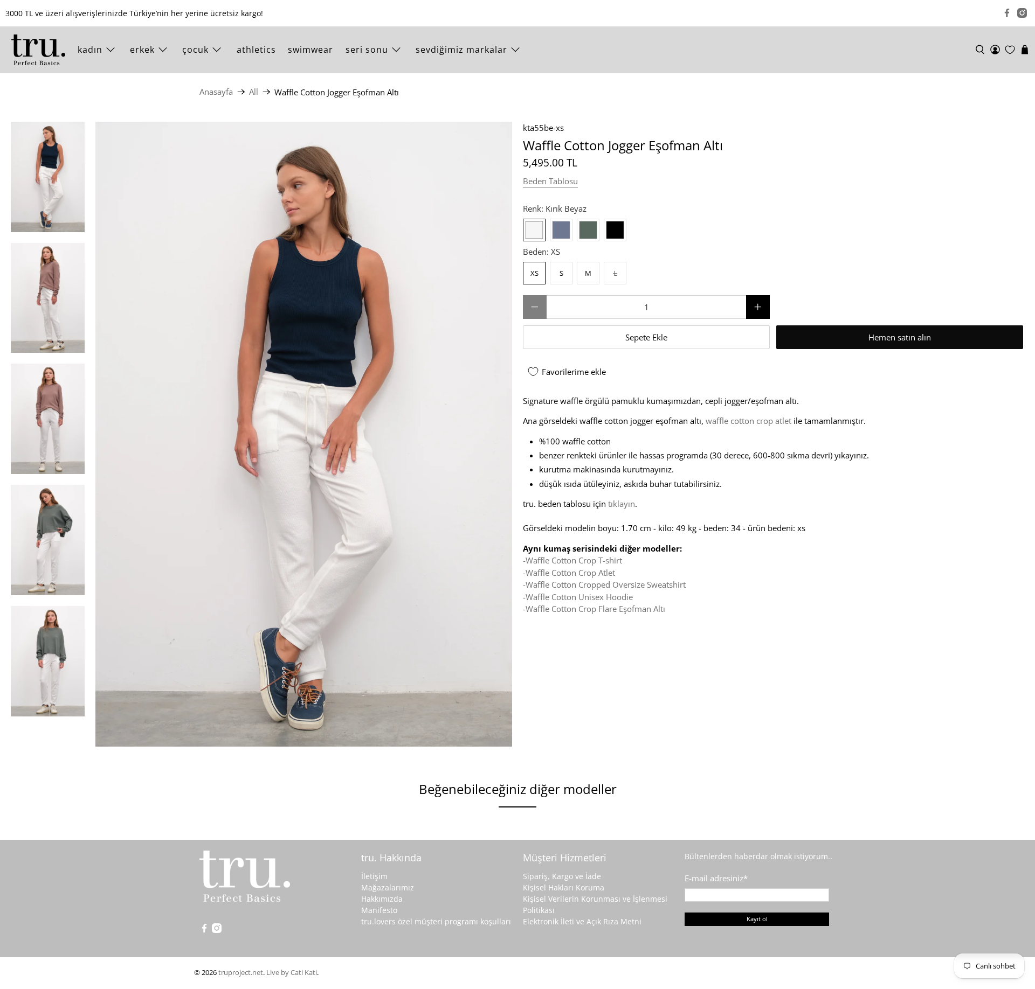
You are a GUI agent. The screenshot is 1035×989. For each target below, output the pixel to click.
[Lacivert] (561, 230)
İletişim (374, 876)
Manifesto (379, 910)
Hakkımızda (382, 899)
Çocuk (195, 49)
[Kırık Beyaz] (534, 230)
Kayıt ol (757, 919)
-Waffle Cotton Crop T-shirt (572, 560)
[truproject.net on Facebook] (1007, 13)
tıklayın (621, 503)
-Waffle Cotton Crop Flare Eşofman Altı (594, 608)
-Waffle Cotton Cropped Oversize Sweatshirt (604, 584)
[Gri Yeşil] (588, 230)
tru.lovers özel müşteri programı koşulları (436, 921)
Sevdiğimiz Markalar (461, 49)
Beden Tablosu (550, 181)
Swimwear (310, 49)
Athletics (256, 49)
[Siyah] (615, 230)
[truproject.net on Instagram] (1022, 13)
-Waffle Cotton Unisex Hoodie (578, 596)
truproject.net (240, 972)
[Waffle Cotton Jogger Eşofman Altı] (304, 434)
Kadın (90, 49)
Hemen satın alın (899, 337)
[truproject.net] (38, 49)
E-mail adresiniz (716, 878)
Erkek (142, 49)
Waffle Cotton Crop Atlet (570, 572)
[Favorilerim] (1010, 49)
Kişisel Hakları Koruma (563, 887)
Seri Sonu (367, 49)
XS (534, 273)
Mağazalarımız (387, 887)
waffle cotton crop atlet (748, 420)
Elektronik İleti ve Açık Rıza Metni (582, 921)
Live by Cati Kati (291, 972)
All (253, 92)
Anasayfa (216, 92)
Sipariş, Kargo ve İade (562, 876)
